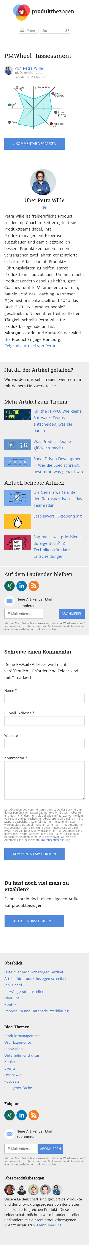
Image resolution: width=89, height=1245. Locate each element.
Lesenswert (13, 1075)
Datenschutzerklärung (56, 839)
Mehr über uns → (51, 1225)
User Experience (17, 1042)
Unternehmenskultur (21, 1055)
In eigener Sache (18, 1088)
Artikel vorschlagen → (34, 921)
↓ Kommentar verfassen (34, 144)
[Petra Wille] (57, 1194)
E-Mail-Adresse (19, 713)
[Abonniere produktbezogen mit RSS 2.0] (34, 586)
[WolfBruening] (45, 1194)
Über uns (11, 998)
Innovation (13, 1049)
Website (11, 735)
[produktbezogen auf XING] (9, 586)
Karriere (10, 1062)
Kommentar (15, 758)
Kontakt (11, 1004)
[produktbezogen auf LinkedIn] (21, 586)
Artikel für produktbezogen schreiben (35, 978)
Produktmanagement (22, 1036)
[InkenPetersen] (21, 1194)
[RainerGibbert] (33, 1194)
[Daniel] (9, 1194)
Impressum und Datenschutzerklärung (36, 1011)
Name (10, 690)
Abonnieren (72, 614)
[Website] (44, 208)
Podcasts (11, 1081)
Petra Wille (33, 68)
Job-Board (13, 985)
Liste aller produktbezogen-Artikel (33, 972)
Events (10, 1068)
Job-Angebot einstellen (24, 991)
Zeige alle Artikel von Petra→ (31, 345)
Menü (31, 30)
